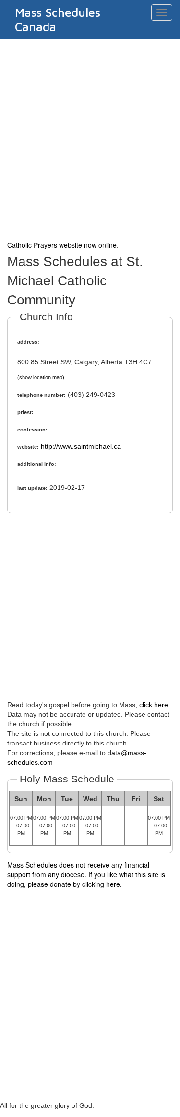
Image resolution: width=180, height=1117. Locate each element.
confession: (32, 429)
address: (28, 342)
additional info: (36, 464)
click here (153, 705)
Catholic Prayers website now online (62, 245)
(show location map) (40, 377)
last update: (32, 488)
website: (28, 447)
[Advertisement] (90, 139)
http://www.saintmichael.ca (81, 446)
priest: (25, 412)
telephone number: (41, 395)
